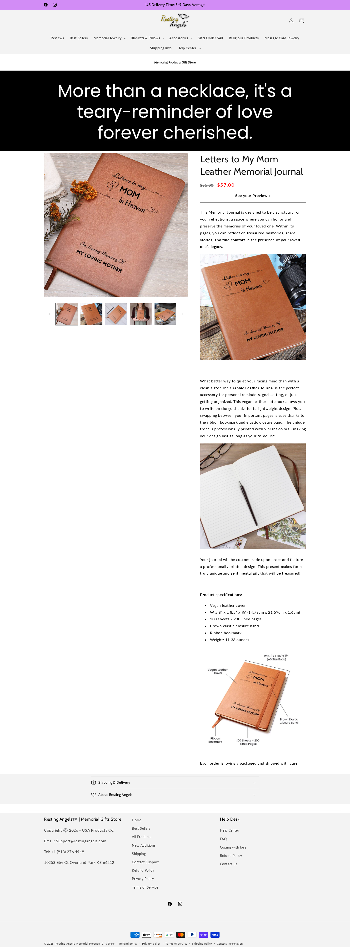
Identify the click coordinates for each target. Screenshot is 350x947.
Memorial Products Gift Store (95, 943)
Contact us (228, 864)
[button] (49, 20)
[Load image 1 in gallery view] (67, 314)
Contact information (230, 943)
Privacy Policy (143, 879)
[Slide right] (183, 314)
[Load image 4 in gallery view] (141, 314)
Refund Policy (143, 870)
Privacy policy (151, 943)
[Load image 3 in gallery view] (116, 314)
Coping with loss (233, 847)
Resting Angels (65, 943)
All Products (141, 837)
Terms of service (176, 943)
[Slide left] (49, 314)
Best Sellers (141, 828)
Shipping (139, 854)
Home (136, 820)
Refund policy (128, 943)
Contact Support (145, 862)
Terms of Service (145, 887)
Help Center (229, 830)
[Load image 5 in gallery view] (165, 314)
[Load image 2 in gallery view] (91, 314)
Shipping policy (202, 943)
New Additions (143, 845)
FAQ (223, 839)
